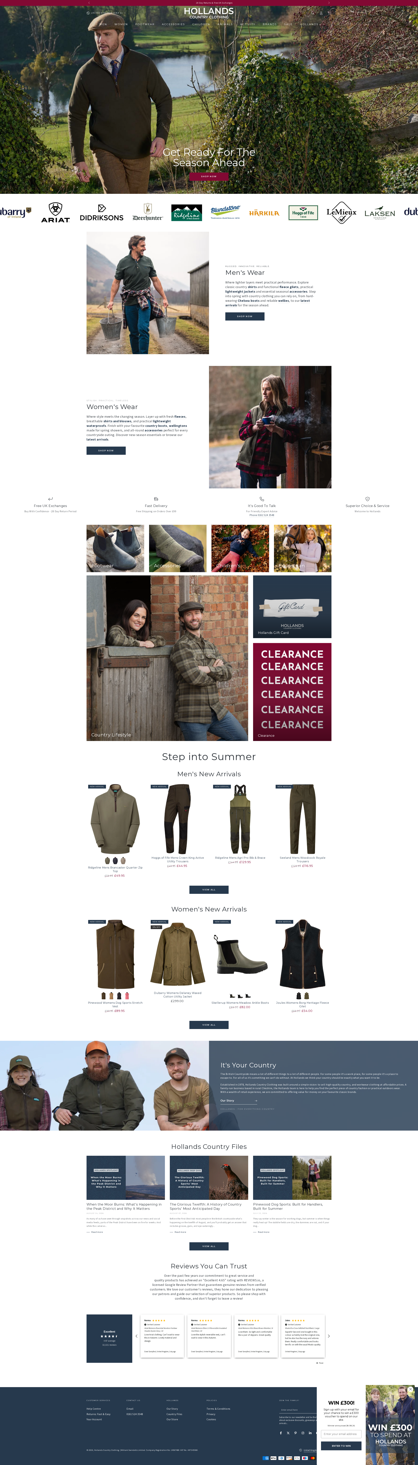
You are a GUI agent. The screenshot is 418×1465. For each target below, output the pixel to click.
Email (130, 1408)
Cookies (211, 1419)
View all (209, 889)
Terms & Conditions (218, 1408)
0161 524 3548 (135, 1414)
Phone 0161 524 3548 (261, 515)
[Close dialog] (410, 1389)
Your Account (94, 1419)
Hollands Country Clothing (106, 1450)
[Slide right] (328, 3)
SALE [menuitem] (288, 24)
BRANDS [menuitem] (270, 24)
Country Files (174, 1414)
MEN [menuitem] (103, 24)
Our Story (172, 1408)
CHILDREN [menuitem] (201, 24)
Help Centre (94, 1408)
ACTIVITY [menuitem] (247, 24)
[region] (232, 1336)
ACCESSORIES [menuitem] (173, 24)
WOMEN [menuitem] (121, 24)
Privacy (211, 1414)
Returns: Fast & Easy (99, 1414)
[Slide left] (89, 3)
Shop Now (209, 176)
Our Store (172, 1419)
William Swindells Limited (133, 1450)
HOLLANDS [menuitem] (309, 24)
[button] (312, 13)
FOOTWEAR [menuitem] (145, 24)
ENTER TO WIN (341, 1445)
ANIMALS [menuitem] (225, 24)
